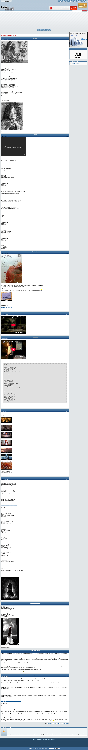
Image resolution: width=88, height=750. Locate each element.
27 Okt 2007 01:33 (5, 314)
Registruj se (67, 1)
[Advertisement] (44, 20)
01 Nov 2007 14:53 (5, 253)
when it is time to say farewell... (35, 477)
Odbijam (57, 748)
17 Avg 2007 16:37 (5, 676)
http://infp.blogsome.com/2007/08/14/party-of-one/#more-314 (11, 701)
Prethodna (49, 723)
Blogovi (71, 1)
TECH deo (39, 30)
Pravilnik (75, 1)
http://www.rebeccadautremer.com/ (6, 307)
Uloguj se (63, 1)
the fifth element (35, 409)
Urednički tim (45, 739)
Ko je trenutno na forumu (7, 727)
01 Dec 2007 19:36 (5, 39)
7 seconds (35, 134)
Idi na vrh (67, 39)
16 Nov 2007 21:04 (5, 136)
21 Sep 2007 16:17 (5, 411)
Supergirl (35, 38)
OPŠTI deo (43, 30)
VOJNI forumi (48, 30)
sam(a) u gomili (35, 674)
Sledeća (67, 723)
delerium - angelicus (35, 312)
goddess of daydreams (35, 603)
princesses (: (35, 251)
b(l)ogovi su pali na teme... (35, 650)
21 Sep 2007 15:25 (5, 479)
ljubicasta (8, 32)
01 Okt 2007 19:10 (5, 338)
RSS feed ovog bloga (75, 63)
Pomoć (86, 1)
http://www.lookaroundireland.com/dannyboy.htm (9, 505)
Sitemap (40, 739)
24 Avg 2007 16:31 (5, 604)
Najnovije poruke (35, 739)
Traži (83, 1)
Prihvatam (51, 748)
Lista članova (79, 1)
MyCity (60, 1)
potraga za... (35, 337)
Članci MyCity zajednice (51, 739)
